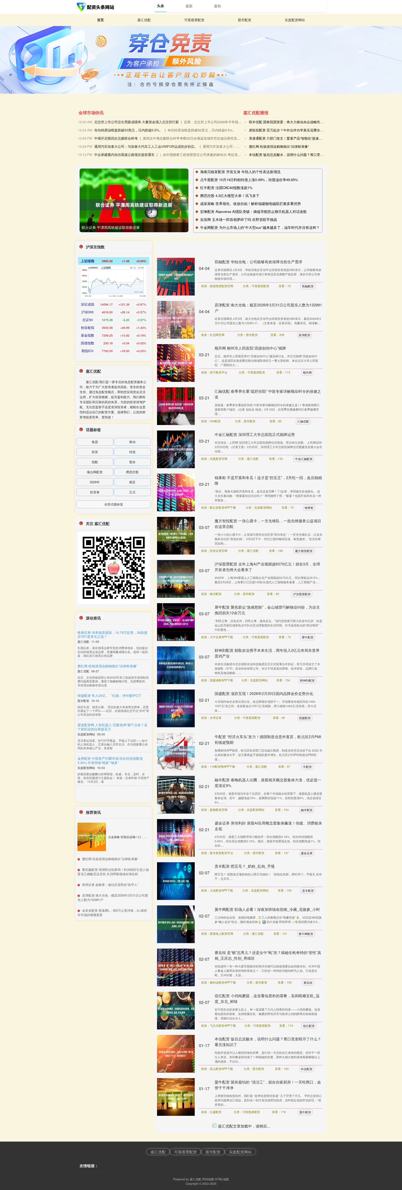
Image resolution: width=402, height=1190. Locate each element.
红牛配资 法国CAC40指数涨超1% (226, 187)
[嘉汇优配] (95, 7)
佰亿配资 (309, 1026)
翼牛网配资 (306, 934)
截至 (132, 482)
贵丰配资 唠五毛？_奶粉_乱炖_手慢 (245, 866)
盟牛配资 (305, 1112)
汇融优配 (303, 421)
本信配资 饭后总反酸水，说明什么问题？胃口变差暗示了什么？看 (298, 154)
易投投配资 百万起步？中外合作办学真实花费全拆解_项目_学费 (296, 130)
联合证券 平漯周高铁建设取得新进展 (111, 227)
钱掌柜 (309, 508)
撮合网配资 (95, 472)
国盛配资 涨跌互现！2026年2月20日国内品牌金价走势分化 (264, 693)
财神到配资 (307, 680)
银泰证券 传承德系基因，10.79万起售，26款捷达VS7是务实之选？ (112, 634)
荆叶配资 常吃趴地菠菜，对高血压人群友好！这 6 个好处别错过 (268, 1125)
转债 (132, 452)
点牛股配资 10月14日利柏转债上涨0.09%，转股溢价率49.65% (249, 179)
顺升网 (307, 372)
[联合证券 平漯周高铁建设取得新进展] (134, 205)
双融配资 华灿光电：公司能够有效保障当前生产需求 (258, 261)
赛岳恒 (308, 982)
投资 (95, 452)
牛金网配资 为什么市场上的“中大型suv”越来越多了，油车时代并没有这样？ (260, 227)
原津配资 (304, 335)
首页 (100, 19)
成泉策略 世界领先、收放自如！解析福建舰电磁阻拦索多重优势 (250, 203)
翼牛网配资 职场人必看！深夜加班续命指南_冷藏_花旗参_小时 (267, 909)
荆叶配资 (305, 1149)
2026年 (95, 482)
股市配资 (244, 19)
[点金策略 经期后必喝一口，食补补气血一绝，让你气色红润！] (91, 837)
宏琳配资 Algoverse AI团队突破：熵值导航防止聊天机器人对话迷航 (253, 211)
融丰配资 (307, 810)
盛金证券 (307, 853)
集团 (95, 441)
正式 (132, 492)
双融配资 (308, 286)
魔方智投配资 (304, 551)
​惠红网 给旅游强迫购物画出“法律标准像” (110, 859)
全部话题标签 (113, 504)
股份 (132, 462)
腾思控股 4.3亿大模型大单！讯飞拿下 (229, 195)
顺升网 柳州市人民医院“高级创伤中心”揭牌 (250, 348)
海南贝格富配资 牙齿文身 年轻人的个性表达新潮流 (240, 171)
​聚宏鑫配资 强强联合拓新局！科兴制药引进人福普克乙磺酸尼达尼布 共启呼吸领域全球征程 (113, 871)
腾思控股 (132, 472)
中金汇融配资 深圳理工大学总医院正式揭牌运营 (255, 434)
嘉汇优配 (144, 19)
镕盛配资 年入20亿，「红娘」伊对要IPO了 (110, 695)
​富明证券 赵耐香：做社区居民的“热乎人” (110, 884)
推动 (132, 441)
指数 (95, 462)
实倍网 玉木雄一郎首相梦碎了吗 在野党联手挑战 (238, 219)
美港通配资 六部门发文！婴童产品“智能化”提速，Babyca (291, 138)
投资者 (94, 492)
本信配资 (306, 1069)
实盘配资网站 (295, 19)
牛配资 (307, 767)
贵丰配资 (308, 890)
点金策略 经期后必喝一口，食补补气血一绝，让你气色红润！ (148, 837)
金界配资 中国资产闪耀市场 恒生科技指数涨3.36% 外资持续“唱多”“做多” (111, 760)
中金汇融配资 (304, 459)
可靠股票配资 (194, 19)
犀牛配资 (307, 637)
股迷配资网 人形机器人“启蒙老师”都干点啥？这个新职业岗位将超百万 (112, 726)
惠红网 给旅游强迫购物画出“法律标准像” (279, 146)
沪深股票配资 (302, 594)
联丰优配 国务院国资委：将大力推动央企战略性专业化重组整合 (296, 121)
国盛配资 (305, 718)
